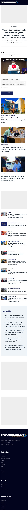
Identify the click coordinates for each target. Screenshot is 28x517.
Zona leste (11, 251)
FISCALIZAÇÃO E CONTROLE (8, 115)
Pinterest (3, 507)
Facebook (3, 500)
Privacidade (4, 484)
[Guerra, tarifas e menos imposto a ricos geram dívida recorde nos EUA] (4, 290)
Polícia (2, 462)
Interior (3, 464)
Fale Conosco (4, 489)
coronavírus (5, 79)
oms (17, 79)
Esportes (3, 470)
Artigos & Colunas (5, 458)
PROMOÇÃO (11, 278)
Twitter (2, 502)
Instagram (3, 504)
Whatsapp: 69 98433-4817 (7, 444)
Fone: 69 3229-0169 (5, 442)
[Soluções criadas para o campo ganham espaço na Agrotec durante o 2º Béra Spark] (4, 270)
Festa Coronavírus (21, 84)
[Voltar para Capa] (14, 435)
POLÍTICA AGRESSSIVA (14, 288)
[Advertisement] (14, 376)
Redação (3, 486)
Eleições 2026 (4, 144)
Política (3, 456)
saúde (12, 79)
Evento (10, 231)
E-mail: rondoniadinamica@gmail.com (10, 440)
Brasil (2, 466)
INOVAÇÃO (10, 268)
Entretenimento (5, 473)
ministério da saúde (6, 82)
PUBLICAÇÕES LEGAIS (13, 222)
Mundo (2, 468)
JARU (9, 212)
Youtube (3, 509)
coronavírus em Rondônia (8, 84)
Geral (2, 460)
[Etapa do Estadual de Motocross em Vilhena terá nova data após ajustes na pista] (4, 233)
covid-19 (23, 82)
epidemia (16, 82)
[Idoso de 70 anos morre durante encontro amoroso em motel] (4, 253)
